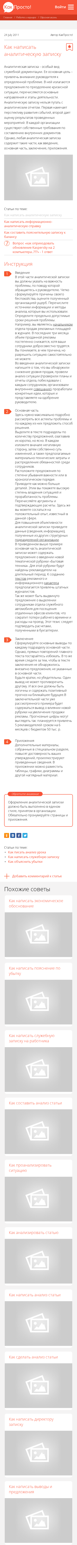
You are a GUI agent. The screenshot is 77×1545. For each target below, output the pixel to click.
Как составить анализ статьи (35, 1103)
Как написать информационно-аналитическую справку (28, 224)
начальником (63, 324)
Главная (7, 17)
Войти (60, 7)
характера (51, 583)
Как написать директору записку (31, 1421)
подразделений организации (37, 540)
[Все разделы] (71, 7)
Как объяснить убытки (25, 861)
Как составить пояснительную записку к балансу (35, 234)
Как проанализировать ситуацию (30, 1167)
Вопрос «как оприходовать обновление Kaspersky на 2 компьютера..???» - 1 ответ (34, 247)
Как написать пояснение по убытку (34, 970)
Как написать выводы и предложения (30, 1489)
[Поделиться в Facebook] (18, 835)
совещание (42, 389)
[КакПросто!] (17, 7)
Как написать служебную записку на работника (31, 1038)
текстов (20, 578)
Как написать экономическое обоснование (36, 903)
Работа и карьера (26, 17)
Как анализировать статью (33, 1232)
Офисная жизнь (48, 17)
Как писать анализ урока (27, 852)
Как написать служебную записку (33, 857)
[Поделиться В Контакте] (12, 835)
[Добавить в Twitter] (25, 835)
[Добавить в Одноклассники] (6, 835)
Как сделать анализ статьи (33, 1357)
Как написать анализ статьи (35, 1294)
